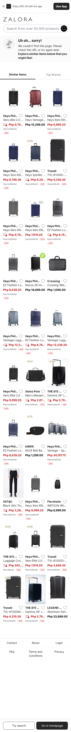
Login (59, 642)
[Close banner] (4, 6)
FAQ (12, 651)
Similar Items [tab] (17, 74)
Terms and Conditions (35, 653)
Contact (12, 642)
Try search (19, 725)
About (35, 642)
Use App (61, 6)
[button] (35, 6)
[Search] (64, 28)
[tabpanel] (35, 353)
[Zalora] (35, 19)
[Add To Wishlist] (21, 116)
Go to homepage (52, 725)
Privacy (59, 651)
